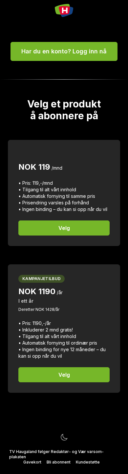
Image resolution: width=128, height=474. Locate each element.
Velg (64, 228)
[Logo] (64, 10)
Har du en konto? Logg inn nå (64, 51)
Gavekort (32, 462)
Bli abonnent (59, 462)
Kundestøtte (88, 462)
